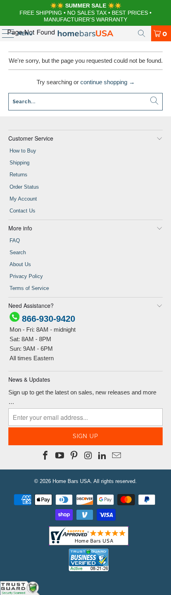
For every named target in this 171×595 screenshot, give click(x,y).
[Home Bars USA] (85, 33)
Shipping (19, 163)
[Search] (141, 33)
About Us (20, 264)
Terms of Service (29, 288)
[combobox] (85, 101)
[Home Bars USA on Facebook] (46, 456)
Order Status (24, 187)
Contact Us (22, 211)
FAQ (15, 240)
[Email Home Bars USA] (116, 456)
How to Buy (23, 151)
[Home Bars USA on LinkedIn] (103, 456)
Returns (18, 175)
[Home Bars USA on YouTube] (60, 456)
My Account (23, 199)
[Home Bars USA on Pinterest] (74, 456)
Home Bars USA (71, 481)
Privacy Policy (26, 276)
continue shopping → (107, 82)
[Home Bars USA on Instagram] (88, 456)
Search (18, 252)
